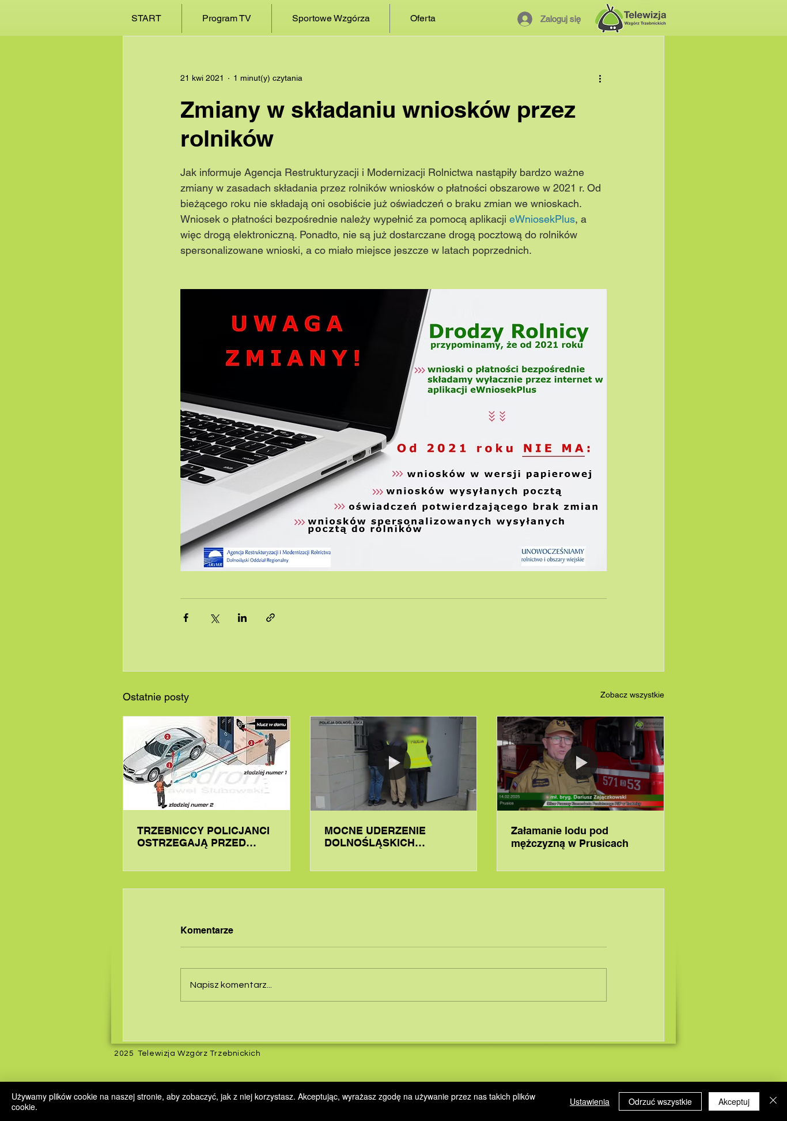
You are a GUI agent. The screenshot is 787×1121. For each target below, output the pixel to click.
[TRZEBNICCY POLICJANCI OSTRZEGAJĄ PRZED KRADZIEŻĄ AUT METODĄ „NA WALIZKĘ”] (206, 763)
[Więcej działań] (600, 78)
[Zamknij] (773, 1101)
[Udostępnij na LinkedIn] (242, 617)
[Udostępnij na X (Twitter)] (214, 617)
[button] (226, 18)
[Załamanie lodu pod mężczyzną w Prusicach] (580, 763)
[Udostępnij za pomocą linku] (270, 617)
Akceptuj (734, 1101)
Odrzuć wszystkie (660, 1101)
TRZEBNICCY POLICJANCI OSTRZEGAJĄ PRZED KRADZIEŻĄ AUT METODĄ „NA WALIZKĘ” (203, 836)
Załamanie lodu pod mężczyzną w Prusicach (570, 836)
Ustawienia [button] (590, 1101)
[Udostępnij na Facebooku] (185, 617)
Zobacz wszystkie (632, 694)
